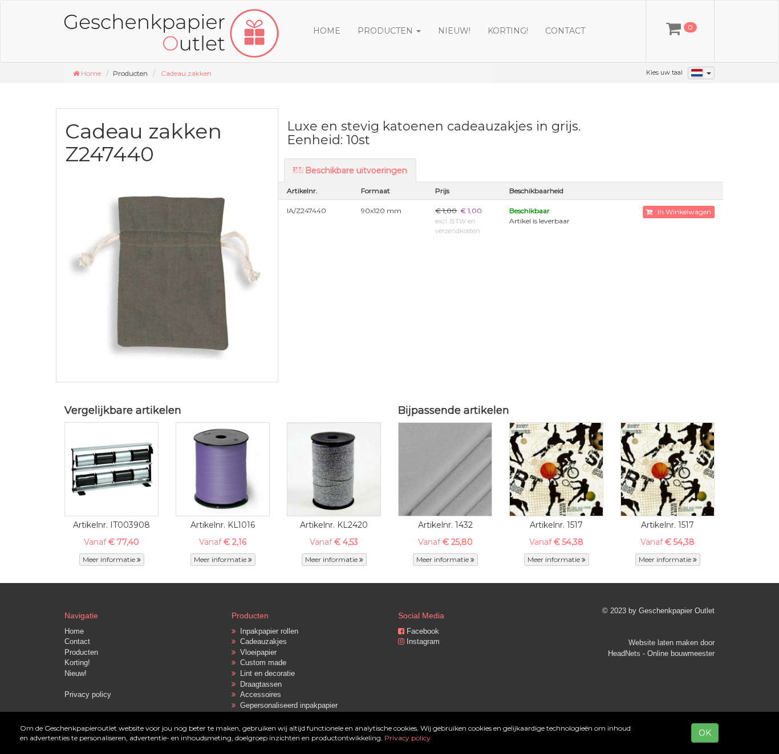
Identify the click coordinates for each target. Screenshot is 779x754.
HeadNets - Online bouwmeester (661, 653)
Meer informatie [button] (110, 559)
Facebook (421, 631)
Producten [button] (386, 31)
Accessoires (258, 694)
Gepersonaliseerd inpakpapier (287, 705)
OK (705, 733)
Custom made (261, 662)
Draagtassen (259, 684)
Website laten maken (663, 642)
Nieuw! (454, 31)
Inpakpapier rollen (267, 631)
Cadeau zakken (186, 73)
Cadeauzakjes (261, 641)
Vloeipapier (256, 652)
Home (326, 31)
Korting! (508, 31)
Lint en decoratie (265, 673)
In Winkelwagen (681, 211)
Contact (565, 31)
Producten (81, 652)
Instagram (422, 641)
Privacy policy (87, 694)
